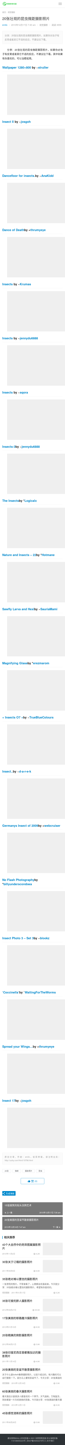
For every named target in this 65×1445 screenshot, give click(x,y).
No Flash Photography (18, 879)
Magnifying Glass (15, 663)
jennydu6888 (29, 338)
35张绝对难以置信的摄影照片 (20, 1279)
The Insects (10, 500)
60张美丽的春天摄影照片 (17, 1391)
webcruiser (52, 825)
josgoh (26, 121)
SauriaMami (48, 609)
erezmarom (41, 663)
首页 (4, 12)
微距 (17, 1171)
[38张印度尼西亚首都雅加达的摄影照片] (53, 1357)
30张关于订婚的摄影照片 (17, 1262)
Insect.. (7, 771)
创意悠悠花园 (40, 1438)
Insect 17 (8, 1100)
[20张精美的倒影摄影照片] (53, 1339)
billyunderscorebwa (17, 884)
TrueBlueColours (41, 717)
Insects (7, 284)
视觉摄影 (43, 24)
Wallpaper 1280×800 (16, 67)
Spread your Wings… (17, 1046)
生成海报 (9, 1193)
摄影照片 (28, 1171)
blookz (44, 938)
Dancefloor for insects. (18, 175)
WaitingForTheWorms (40, 992)
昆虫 (40, 1171)
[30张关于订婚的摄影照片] (53, 1266)
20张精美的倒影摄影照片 (17, 1335)
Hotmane (48, 555)
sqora (24, 392)
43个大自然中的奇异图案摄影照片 (21, 1246)
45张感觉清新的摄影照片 (17, 1413)
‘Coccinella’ (10, 992)
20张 (7, 1171)
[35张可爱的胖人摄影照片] (53, 1305)
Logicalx (30, 500)
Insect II (8, 121)
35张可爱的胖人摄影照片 (17, 1301)
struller (43, 67)
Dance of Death (13, 230)
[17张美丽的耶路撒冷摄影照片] (53, 1322)
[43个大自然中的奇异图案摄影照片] (53, 1249)
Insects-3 (8, 446)
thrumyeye (38, 230)
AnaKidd (47, 175)
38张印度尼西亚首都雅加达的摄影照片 (21, 1354)
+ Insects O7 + (12, 717)
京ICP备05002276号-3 (36, 1440)
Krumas (25, 284)
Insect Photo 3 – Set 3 (18, 938)
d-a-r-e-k (25, 771)
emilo (4, 24)
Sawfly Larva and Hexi (18, 609)
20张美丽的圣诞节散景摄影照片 (21, 1369)
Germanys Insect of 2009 (20, 825)
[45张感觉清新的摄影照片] (53, 1417)
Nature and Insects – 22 (19, 555)
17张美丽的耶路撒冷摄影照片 (20, 1318)
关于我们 (50, 1440)
